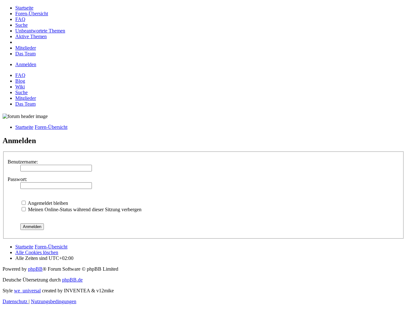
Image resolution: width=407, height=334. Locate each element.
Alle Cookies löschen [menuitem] (36, 252)
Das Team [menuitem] (25, 104)
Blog (20, 81)
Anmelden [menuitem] (25, 64)
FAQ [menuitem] (20, 75)
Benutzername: (23, 161)
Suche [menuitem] (21, 92)
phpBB (35, 269)
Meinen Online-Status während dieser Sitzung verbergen (84, 209)
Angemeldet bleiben (47, 203)
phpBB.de (72, 279)
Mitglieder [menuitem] (25, 98)
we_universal (27, 290)
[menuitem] (24, 7)
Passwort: (17, 179)
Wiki (20, 86)
